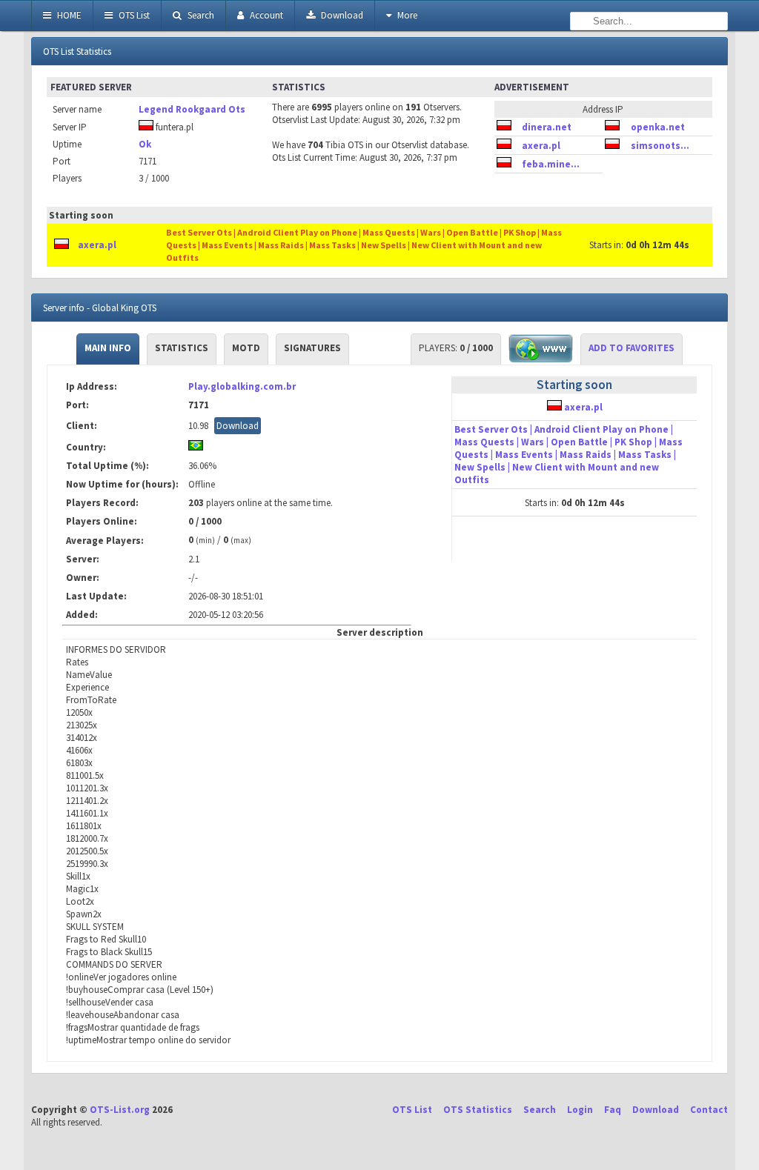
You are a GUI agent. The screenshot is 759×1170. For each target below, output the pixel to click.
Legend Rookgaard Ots (192, 109)
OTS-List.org (120, 1109)
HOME (68, 15)
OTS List (133, 15)
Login (580, 1109)
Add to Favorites (632, 348)
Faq (612, 1109)
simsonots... (660, 145)
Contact (709, 1109)
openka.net (658, 127)
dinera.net (546, 127)
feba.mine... (551, 164)
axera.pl (541, 145)
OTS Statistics (477, 1109)
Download (341, 15)
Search (199, 15)
